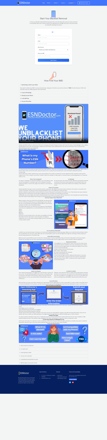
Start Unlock (54, 60)
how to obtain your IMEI (30, 314)
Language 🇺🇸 (71, 2)
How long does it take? (26, 352)
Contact (21, 391)
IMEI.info (21, 212)
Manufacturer (41, 47)
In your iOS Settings (26, 92)
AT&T (67, 258)
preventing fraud (79, 182)
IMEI (20, 311)
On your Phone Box (26, 101)
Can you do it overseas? (26, 356)
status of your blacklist (61, 322)
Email (39, 41)
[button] (53, 84)
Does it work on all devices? (27, 345)
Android (55, 2)
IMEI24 (20, 211)
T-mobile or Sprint (43, 175)
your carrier (27, 277)
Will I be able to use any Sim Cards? (29, 363)
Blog (44, 2)
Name (39, 34)
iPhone (48, 2)
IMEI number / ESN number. (60, 250)
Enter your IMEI (41, 53)
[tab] (53, 345)
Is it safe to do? (24, 349)
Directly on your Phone (27, 95)
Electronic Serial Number (58, 169)
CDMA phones (44, 193)
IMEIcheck (21, 214)
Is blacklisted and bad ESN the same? (29, 359)
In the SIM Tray (25, 98)
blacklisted (21, 185)
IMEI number (84, 169)
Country (63, 2)
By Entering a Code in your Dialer (30, 84)
